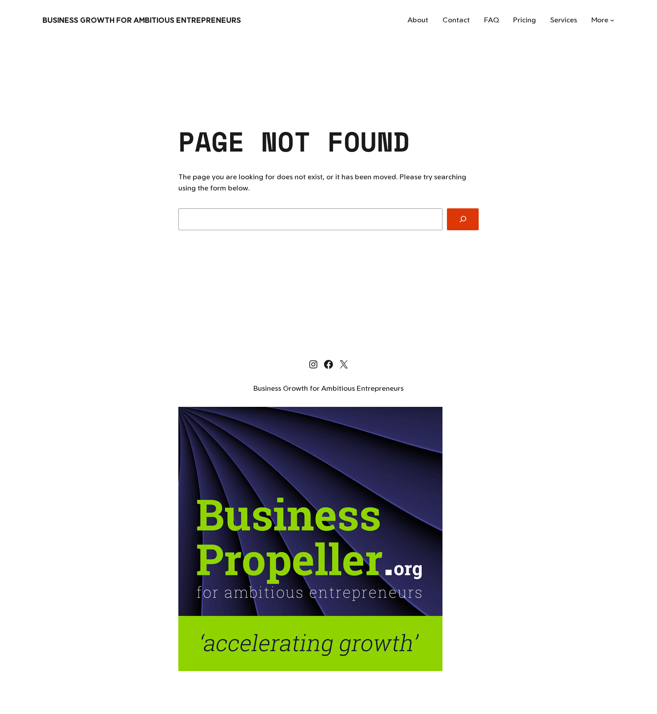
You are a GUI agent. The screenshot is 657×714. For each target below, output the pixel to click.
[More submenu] (612, 20)
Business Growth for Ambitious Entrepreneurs (141, 20)
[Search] (463, 219)
